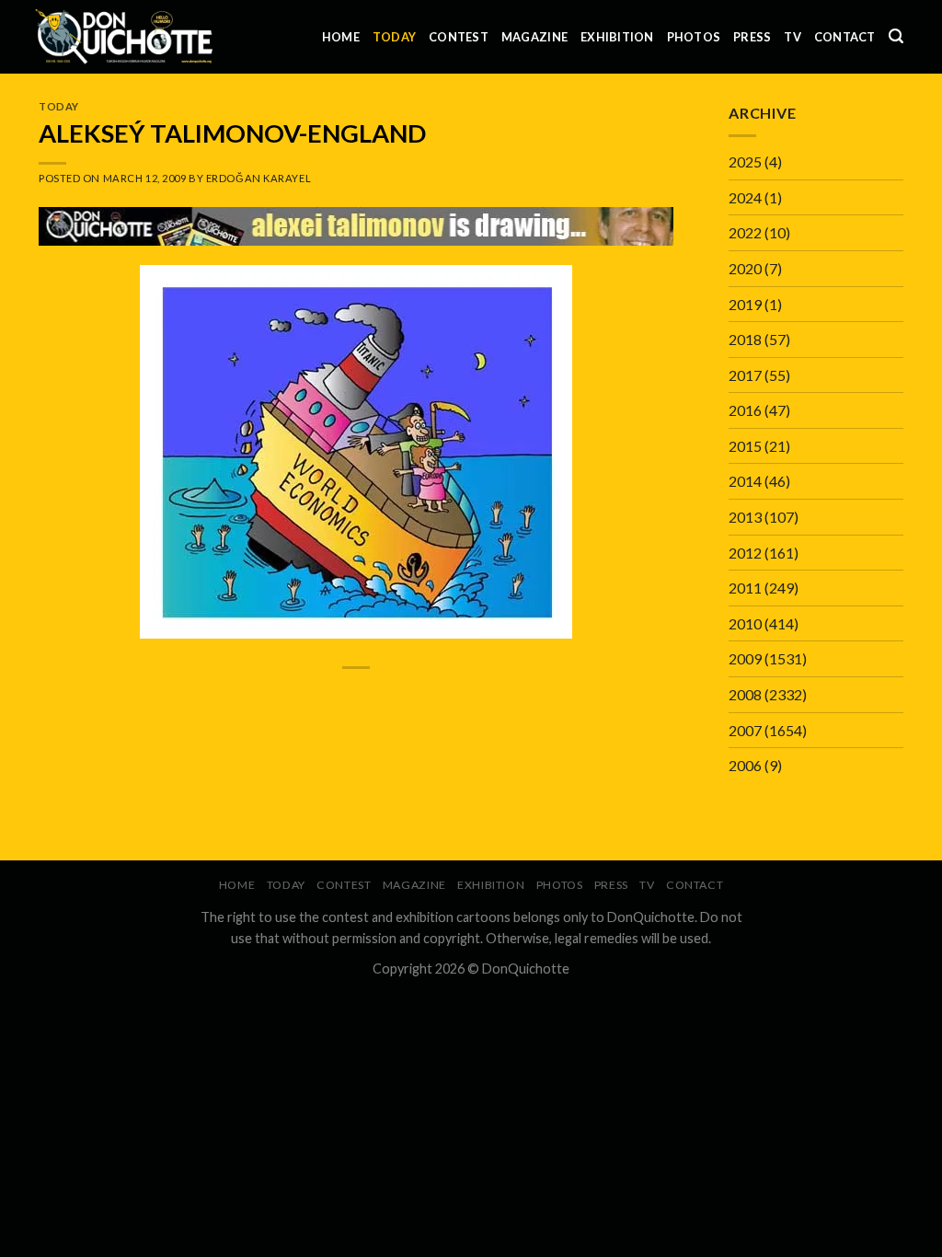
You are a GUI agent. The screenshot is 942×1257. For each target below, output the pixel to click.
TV (792, 36)
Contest (458, 36)
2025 (745, 161)
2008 (745, 694)
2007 (745, 730)
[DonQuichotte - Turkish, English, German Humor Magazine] (124, 36)
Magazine (534, 36)
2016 (745, 410)
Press (752, 36)
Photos (694, 36)
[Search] (896, 36)
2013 (745, 516)
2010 (745, 623)
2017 (745, 375)
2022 (745, 232)
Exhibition (617, 36)
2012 (745, 552)
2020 (745, 268)
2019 (745, 304)
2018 (745, 339)
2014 (745, 481)
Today (394, 36)
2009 (745, 658)
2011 (745, 587)
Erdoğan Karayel (258, 178)
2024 (745, 197)
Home (341, 36)
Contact (845, 36)
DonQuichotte (525, 968)
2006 (745, 765)
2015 (745, 446)
